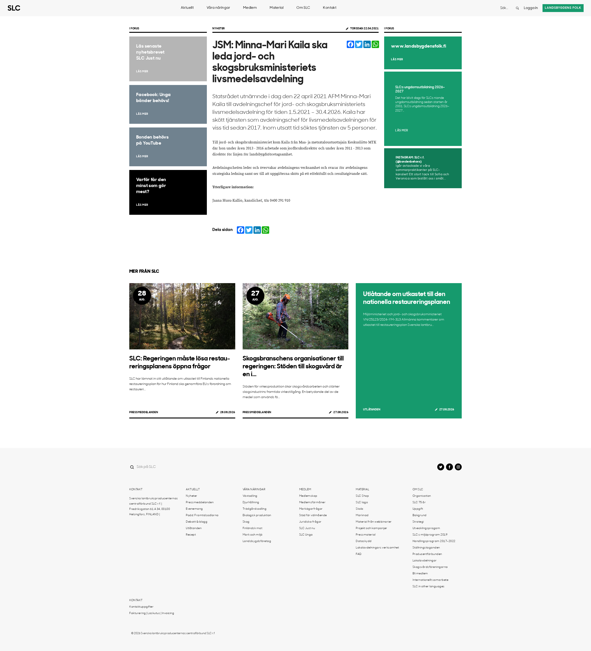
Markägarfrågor (311, 509)
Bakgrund (420, 515)
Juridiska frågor (310, 522)
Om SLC (303, 8)
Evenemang (194, 509)
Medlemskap (308, 496)
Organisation (422, 496)
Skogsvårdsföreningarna (430, 567)
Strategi (418, 522)
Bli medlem (420, 573)
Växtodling (250, 496)
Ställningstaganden (426, 547)
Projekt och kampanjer (371, 528)
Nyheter (218, 28)
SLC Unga (306, 534)
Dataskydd (364, 541)
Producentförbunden (427, 554)
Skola (359, 509)
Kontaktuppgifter (141, 607)
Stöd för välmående (313, 515)
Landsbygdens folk (563, 8)
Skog (246, 522)
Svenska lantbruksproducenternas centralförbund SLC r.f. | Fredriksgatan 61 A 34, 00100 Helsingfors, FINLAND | (153, 506)
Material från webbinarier (374, 522)
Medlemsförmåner (312, 502)
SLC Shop (362, 496)
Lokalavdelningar (425, 560)
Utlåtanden (371, 409)
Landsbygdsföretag (257, 541)
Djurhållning (251, 502)
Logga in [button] (531, 8)
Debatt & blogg (196, 522)
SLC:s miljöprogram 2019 (430, 534)
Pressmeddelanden (143, 412)
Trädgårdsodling (255, 509)
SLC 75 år (419, 502)
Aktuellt (187, 8)
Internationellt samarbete (431, 580)
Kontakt (329, 8)
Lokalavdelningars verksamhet (377, 547)
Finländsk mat (252, 528)
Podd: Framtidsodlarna (202, 515)
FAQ (359, 554)
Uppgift (418, 509)
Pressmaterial (366, 534)
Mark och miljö (252, 534)
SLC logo (362, 502)
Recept (191, 534)
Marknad (362, 515)
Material (276, 8)
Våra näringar (218, 8)
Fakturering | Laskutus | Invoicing (151, 613)
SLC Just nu (307, 528)
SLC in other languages (429, 586)
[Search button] (517, 8)
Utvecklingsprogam (426, 528)
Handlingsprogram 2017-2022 (434, 541)
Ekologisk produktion (257, 515)
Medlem (250, 8)
